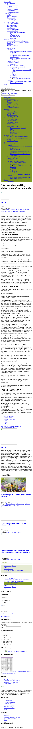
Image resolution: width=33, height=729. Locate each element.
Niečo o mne (10, 86)
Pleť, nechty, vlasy (15, 36)
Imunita (12, 33)
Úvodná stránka (8, 700)
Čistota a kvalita (11, 18)
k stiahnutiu (13, 64)
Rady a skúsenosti (8, 569)
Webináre (9, 80)
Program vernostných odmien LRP (22, 70)
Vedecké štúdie (7, 572)
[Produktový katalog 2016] (8, 673)
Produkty (6, 567)
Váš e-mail (3, 625)
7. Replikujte (13, 77)
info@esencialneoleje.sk (7, 613)
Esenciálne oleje (8, 703)
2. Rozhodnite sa (14, 68)
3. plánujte (13, 71)
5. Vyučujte (13, 74)
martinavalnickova (5, 616)
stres (9, 211)
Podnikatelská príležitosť (10, 48)
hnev (6, 211)
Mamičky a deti (11, 28)
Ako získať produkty (9, 39)
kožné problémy (20, 504)
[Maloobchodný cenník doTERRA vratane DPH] (7, 671)
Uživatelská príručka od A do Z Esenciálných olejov (17, 579)
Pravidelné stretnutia (12, 7)
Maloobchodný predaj (12, 45)
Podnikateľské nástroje (13, 62)
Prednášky (9, 6)
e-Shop (5, 46)
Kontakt (6, 84)
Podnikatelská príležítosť (13, 61)
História (9, 15)
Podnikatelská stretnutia (13, 12)
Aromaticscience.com (9, 679)
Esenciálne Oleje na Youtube (11, 682)
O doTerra (9, 49)
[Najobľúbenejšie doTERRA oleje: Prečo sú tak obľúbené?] (13, 491)
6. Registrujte (13, 75)
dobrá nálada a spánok (16, 209)
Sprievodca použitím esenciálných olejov (20, 81)
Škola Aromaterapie (12, 10)
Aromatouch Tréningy (12, 9)
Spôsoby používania (12, 16)
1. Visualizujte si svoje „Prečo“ (18, 67)
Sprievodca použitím (9, 705)
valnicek (3, 202)
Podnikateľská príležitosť (10, 718)
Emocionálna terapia (12, 25)
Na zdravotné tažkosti (12, 31)
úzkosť (16, 211)
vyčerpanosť (21, 211)
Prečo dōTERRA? (15, 54)
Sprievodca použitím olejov (11, 22)
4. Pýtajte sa (13, 72)
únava (12, 211)
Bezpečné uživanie (12, 19)
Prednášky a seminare (9, 3)
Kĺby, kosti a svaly (15, 35)
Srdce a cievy (13, 38)
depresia (8, 209)
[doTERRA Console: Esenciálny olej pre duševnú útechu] (13, 520)
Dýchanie (8, 504)
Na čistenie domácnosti (13, 29)
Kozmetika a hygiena (12, 26)
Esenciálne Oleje (8, 13)
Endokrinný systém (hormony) (18, 32)
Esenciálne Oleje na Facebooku (12, 680)
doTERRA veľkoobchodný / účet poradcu (17, 41)
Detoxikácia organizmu (13, 23)
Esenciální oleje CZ (9, 683)
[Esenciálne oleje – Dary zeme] (9, 93)
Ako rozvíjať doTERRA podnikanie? (16, 65)
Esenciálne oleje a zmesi (13, 20)
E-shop (5, 588)
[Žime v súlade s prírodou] (22, 671)
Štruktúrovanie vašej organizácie (21, 78)
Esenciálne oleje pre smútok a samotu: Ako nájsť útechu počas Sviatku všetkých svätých (15, 551)
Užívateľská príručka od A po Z (12, 717)
